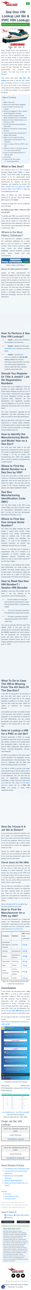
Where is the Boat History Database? (15, 104)
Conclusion (7, 157)
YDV (23, 945)
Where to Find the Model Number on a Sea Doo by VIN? (15, 121)
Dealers (19, 1281)
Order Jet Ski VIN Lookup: (12, 159)
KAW (24, 978)
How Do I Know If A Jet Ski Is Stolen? (15, 148)
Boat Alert (5, 24)
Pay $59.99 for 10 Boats (15, 1158)
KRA (23, 971)
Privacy (9, 1281)
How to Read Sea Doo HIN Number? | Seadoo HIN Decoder (15, 134)
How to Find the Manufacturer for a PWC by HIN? (14, 154)
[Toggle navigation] (28, 3)
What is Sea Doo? (9, 102)
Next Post (23, 1222)
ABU (23, 961)
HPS (23, 956)
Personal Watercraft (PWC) (12, 1196)
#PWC (26, 1088)
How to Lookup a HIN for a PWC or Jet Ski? (16, 145)
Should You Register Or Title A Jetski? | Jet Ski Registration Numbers (16, 112)
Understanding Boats (10, 1199)
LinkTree (10, 1257)
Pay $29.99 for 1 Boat (15, 1139)
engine (11, 289)
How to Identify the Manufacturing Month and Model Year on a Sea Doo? (15, 117)
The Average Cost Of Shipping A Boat (17, 1168)
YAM (23, 951)
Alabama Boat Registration (13, 1180)
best (16, 1011)
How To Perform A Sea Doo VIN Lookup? (13, 108)
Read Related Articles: (13, 161)
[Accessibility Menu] (3, 1286)
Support (14, 1281)
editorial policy (7, 1259)
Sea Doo (23, 170)
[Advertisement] (15, 315)
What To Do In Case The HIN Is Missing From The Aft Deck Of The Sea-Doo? (14, 139)
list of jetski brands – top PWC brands (14, 1112)
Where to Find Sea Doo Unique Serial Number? (15, 130)
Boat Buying (8, 1194)
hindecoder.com (10, 348)
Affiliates (25, 1281)
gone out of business (16, 929)
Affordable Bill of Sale (13, 904)
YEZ (23, 965)
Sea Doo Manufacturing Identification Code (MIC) (15, 125)
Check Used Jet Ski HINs (14, 150)
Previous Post (8, 1222)
